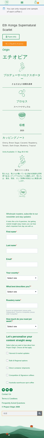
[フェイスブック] (3, 389)
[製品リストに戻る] (22, 161)
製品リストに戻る (22, 170)
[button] (22, 2)
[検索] (39, 413)
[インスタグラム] (11, 389)
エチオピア (15, 57)
